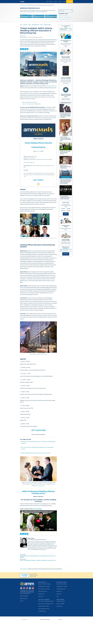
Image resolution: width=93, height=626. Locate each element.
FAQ (57, 596)
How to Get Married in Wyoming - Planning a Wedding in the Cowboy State (38, 560)
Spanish (60, 19)
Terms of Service (24, 619)
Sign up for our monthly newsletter (28, 103)
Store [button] (60, 1)
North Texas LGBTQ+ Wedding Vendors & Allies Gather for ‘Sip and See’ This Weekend (38, 556)
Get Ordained (69, 1)
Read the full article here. (40, 485)
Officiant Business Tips (35, 24)
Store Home (40, 596)
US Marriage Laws (42, 611)
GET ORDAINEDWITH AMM (24, 575)
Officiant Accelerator (47, 24)
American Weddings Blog (25, 593)
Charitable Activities (61, 601)
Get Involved (59, 606)
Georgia (29, 24)
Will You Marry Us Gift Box (43, 588)
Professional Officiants (68, 17)
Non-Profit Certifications (62, 583)
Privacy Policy (60, 619)
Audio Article (61, 17)
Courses (21, 600)
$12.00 (63, 210)
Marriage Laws (65, 15)
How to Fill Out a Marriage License (45, 603)
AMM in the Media (60, 603)
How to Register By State (43, 608)
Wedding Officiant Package (44, 586)
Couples (60, 15)
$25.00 (69, 210)
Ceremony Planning (24, 17)
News (21, 15)
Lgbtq (67, 19)
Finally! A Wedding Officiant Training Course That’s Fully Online (35, 453)
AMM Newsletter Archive (62, 586)
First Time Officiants (49, 17)
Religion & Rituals (36, 17)
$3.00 (64, 208)
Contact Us (59, 593)
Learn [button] (55, 1)
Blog (48, 1)
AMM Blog (24, 5)
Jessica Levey (23, 35)
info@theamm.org (24, 590)
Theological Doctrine (61, 588)
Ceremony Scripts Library (43, 606)
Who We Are (59, 591)
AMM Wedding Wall (24, 595)
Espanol (64, 19)
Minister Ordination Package (44, 583)
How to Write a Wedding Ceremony (45, 601)
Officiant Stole (41, 593)
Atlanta (41, 24)
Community (47, 15)
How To (34, 15)
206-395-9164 (31, 590)
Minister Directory (24, 598)
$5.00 (69, 208)
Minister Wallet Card (42, 591)
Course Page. (37, 509)
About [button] (51, 1)
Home (21, 5)
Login (64, 1)
